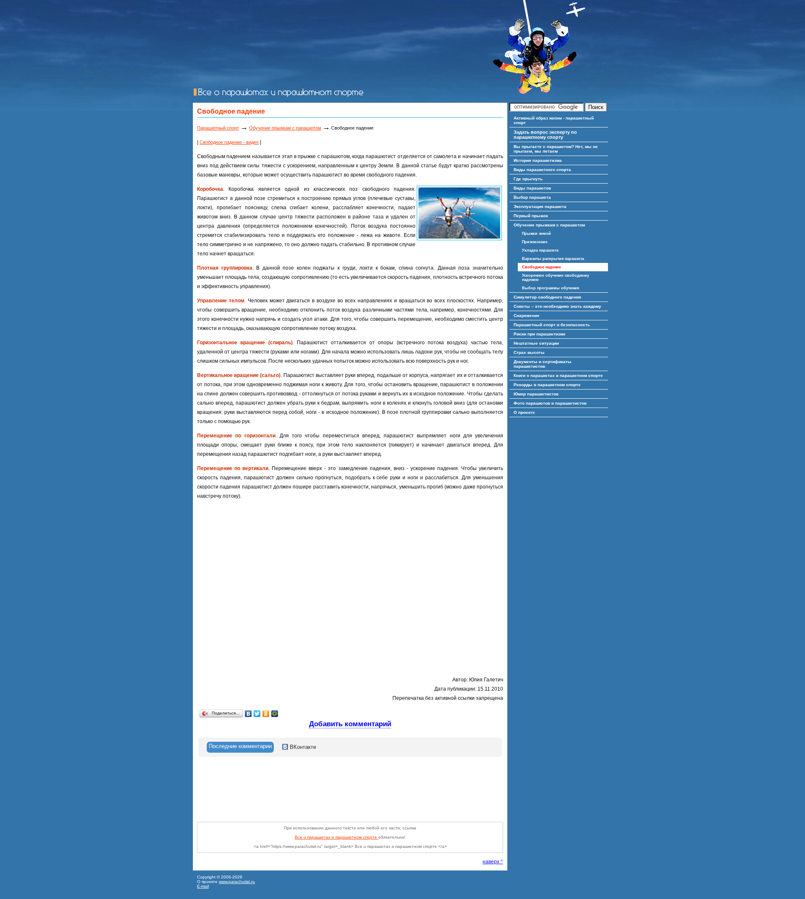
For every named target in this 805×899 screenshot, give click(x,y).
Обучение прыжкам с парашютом (285, 127)
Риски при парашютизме (540, 334)
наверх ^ (493, 862)
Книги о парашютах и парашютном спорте (558, 375)
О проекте (524, 412)
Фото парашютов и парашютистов (550, 403)
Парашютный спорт (218, 127)
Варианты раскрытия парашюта (553, 259)
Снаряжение (527, 315)
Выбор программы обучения (550, 288)
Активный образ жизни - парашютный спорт (554, 120)
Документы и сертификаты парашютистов (542, 364)
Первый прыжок (531, 215)
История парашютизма (538, 160)
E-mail (203, 886)
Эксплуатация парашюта (540, 206)
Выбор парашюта (532, 197)
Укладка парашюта (540, 250)
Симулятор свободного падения (547, 297)
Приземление (535, 242)
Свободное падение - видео (229, 142)
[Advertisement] (349, 795)
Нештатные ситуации (536, 343)
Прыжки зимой (536, 233)
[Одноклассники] (266, 713)
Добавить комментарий (350, 724)
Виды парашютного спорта (542, 169)
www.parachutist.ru (237, 881)
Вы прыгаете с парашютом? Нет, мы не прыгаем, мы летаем (556, 148)
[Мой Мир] (274, 713)
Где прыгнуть (528, 179)
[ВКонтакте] (248, 713)
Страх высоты (529, 352)
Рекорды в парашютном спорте (547, 384)
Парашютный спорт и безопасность (552, 324)
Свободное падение (541, 267)
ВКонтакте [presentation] (302, 747)
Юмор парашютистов (536, 394)
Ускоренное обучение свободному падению (555, 277)
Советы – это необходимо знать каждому (557, 306)
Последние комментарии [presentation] (240, 746)
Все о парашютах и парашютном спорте (336, 837)
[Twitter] (257, 713)
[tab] (240, 747)
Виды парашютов (532, 188)
